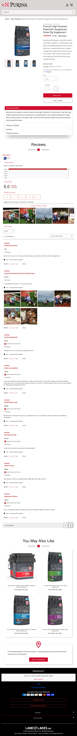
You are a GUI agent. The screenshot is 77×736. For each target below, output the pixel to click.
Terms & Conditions (43, 733)
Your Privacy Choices (20, 733)
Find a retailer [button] (58, 100)
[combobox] (38, 12)
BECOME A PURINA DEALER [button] (38, 706)
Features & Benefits (12, 125)
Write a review (62, 35)
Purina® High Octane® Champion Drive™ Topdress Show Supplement (21, 630)
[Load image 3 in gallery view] (25, 63)
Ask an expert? (38, 679)
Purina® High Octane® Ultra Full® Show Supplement (55, 586)
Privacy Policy (32, 733)
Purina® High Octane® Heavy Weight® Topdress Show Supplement (21, 586)
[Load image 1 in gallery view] (9, 63)
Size (44, 75)
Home (7, 19)
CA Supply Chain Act (57, 733)
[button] (3, 5)
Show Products (16, 19)
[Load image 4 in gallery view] (34, 63)
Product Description (12, 108)
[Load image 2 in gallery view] (17, 63)
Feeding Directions (12, 133)
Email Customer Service (38, 687)
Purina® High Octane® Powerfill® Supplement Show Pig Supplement (44, 19)
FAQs (38, 684)
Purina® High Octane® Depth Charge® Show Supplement (55, 630)
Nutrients (9, 129)
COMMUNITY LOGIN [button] (38, 700)
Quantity (47, 85)
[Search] (73, 12)
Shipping (45, 66)
